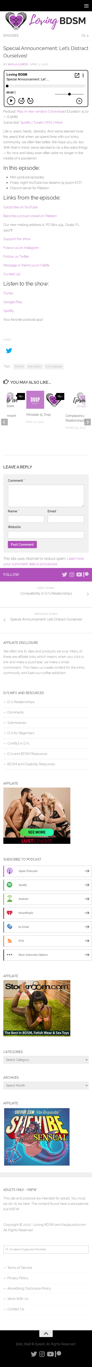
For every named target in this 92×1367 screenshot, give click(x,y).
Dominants (15, 712)
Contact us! (11, 274)
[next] (87, 422)
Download (58, 111)
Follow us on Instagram (21, 248)
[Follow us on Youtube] (79, 574)
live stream (35, 366)
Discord (19, 366)
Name (13, 511)
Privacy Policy (17, 1278)
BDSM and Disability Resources (31, 764)
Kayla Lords (18, 64)
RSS (49, 122)
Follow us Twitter (16, 256)
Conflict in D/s (18, 743)
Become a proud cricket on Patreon (30, 216)
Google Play (12, 302)
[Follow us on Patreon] (86, 574)
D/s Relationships (20, 702)
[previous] (4, 422)
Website (14, 527)
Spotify (25, 122)
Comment (16, 480)
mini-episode (54, 366)
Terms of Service (19, 1268)
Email (53, 511)
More (59, 122)
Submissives (16, 723)
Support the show (17, 239)
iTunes (8, 293)
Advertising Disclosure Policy (29, 1288)
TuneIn (38, 122)
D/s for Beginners (20, 733)
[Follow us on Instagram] (71, 574)
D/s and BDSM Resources (27, 754)
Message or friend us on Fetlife (26, 265)
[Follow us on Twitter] (64, 574)
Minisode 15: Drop (38, 414)
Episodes (11, 35)
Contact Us (15, 1309)
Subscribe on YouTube (20, 207)
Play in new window (32, 111)
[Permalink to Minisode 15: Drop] (45, 400)
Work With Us (17, 1299)
